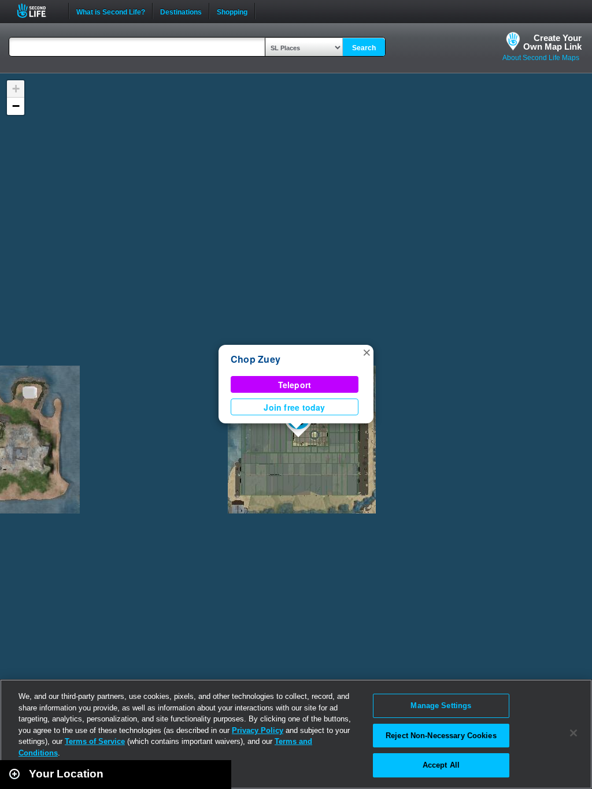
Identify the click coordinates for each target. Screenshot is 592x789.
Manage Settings (440, 705)
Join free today (294, 407)
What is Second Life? (110, 11)
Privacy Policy (257, 730)
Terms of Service (95, 741)
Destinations (181, 11)
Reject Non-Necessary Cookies (441, 735)
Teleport (295, 384)
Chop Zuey (255, 359)
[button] (366, 352)
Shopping (232, 11)
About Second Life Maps (540, 58)
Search (364, 48)
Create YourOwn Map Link (552, 42)
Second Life (38, 10)
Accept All (441, 765)
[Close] (573, 733)
